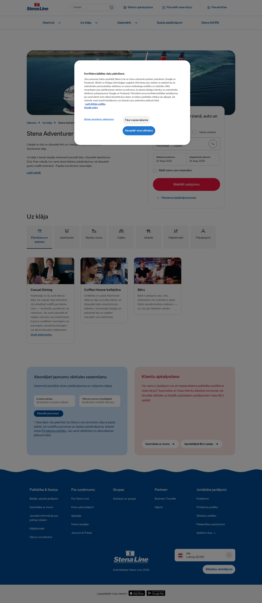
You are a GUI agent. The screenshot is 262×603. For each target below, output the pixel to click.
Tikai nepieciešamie (136, 120)
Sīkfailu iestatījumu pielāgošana (99, 119)
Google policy (91, 107)
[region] (132, 102)
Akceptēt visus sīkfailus (139, 130)
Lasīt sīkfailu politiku (95, 104)
